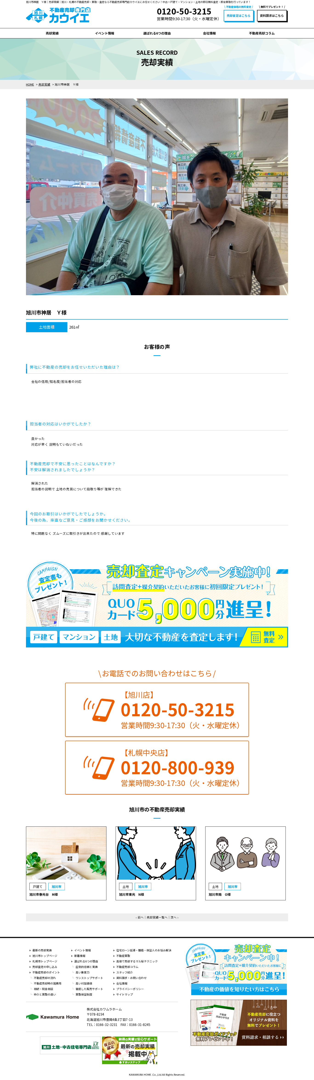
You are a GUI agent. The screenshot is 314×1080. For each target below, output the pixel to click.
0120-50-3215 (178, 708)
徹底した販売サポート (89, 989)
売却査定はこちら (239, 15)
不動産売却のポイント (46, 972)
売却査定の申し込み (44, 967)
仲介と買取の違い (45, 994)
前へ (141, 917)
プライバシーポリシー (130, 989)
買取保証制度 (84, 994)
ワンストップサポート (89, 978)
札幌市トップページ (44, 961)
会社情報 (209, 33)
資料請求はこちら (272, 15)
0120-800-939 (178, 766)
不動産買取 (123, 956)
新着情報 (79, 956)
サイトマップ (124, 994)
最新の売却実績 (42, 950)
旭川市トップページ (44, 956)
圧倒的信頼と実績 (87, 967)
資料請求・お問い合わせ (131, 978)
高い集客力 (82, 972)
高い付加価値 (84, 983)
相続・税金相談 (43, 989)
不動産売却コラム (262, 33)
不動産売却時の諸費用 (47, 983)
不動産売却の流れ (45, 978)
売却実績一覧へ (157, 917)
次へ (174, 917)
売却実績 (52, 33)
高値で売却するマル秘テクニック (137, 961)
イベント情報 (104, 33)
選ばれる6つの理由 (157, 33)
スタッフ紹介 (124, 972)
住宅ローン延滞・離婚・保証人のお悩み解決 (143, 950)
